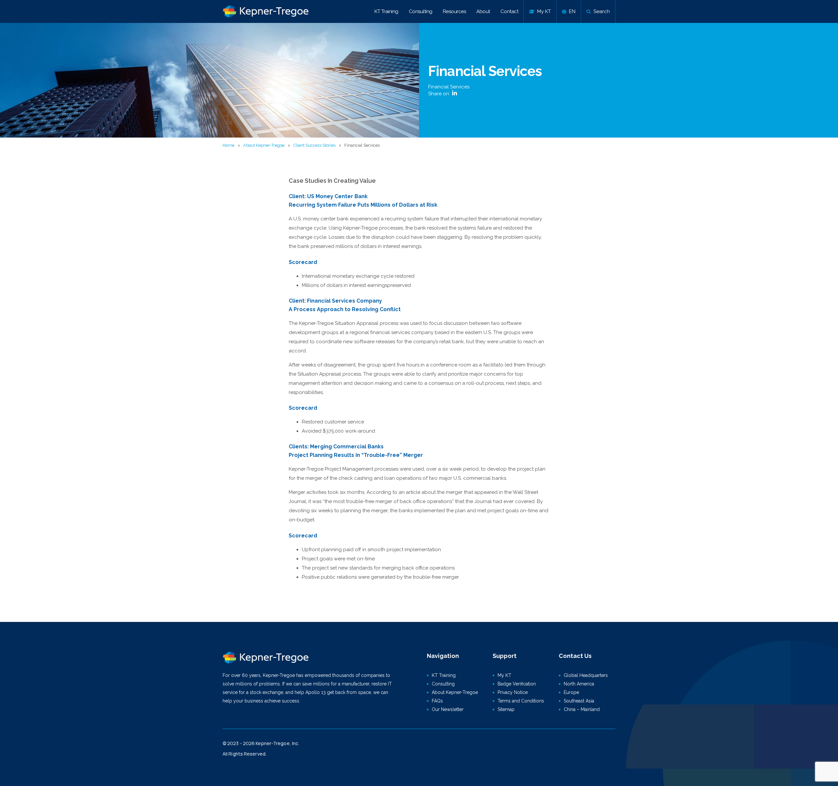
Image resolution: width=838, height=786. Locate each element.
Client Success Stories (314, 145)
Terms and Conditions (521, 700)
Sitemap (506, 709)
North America (579, 683)
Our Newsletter (448, 709)
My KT (504, 675)
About (483, 11)
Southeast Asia (579, 700)
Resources (454, 11)
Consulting (420, 11)
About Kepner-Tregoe (263, 145)
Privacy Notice (513, 692)
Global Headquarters (586, 675)
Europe (571, 692)
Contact (510, 11)
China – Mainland (582, 709)
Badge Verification (517, 683)
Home (228, 145)
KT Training (386, 11)
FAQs (437, 700)
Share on (439, 94)
